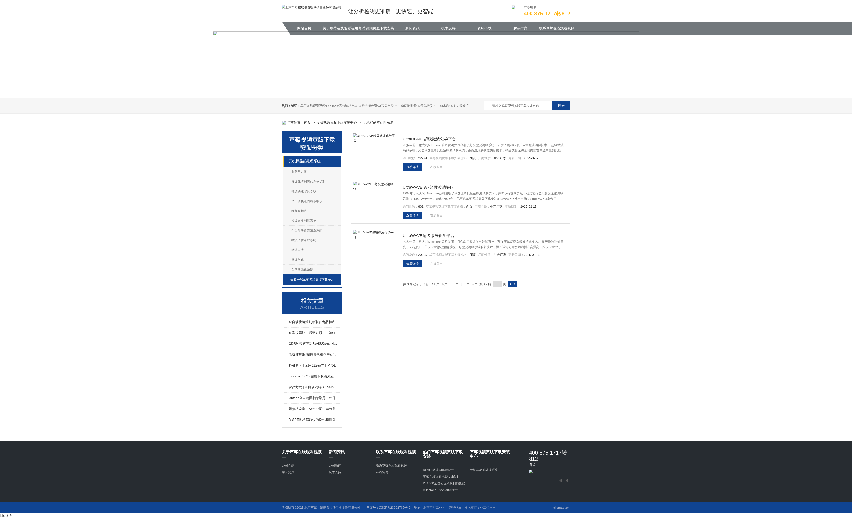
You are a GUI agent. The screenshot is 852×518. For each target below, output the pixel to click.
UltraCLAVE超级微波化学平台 (429, 139)
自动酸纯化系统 (302, 269)
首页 (307, 122)
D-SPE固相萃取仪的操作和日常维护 (314, 420)
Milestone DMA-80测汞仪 (440, 490)
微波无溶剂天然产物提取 (308, 181)
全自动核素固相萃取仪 (306, 201)
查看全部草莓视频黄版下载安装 (312, 279)
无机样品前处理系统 (378, 122)
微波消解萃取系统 (303, 240)
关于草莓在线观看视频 (340, 28)
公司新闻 (335, 465)
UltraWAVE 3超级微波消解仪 (428, 187)
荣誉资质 (288, 472)
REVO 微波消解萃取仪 (438, 470)
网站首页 (304, 28)
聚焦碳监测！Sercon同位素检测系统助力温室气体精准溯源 (314, 409)
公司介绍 (288, 465)
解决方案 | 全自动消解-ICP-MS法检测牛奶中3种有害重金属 (314, 387)
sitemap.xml (561, 507)
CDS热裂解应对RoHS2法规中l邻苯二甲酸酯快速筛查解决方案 (314, 343)
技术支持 (448, 28)
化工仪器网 (488, 507)
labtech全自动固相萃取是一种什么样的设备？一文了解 (314, 398)
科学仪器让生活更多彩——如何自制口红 (314, 333)
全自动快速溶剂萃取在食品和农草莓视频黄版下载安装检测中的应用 (314, 322)
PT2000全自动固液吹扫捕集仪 (444, 483)
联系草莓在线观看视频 (556, 28)
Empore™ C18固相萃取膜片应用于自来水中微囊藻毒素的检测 (314, 376)
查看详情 (412, 167)
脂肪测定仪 (299, 171)
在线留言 (436, 167)
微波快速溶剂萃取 (303, 191)
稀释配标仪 (299, 211)
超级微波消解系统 (303, 220)
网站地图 (6, 515)
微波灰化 (297, 259)
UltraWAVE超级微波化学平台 (428, 235)
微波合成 (297, 250)
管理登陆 (455, 507)
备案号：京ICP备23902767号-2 (388, 507)
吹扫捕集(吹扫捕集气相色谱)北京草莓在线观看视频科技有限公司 (314, 354)
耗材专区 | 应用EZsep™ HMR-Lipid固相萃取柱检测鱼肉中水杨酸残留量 (314, 365)
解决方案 (520, 28)
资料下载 (484, 28)
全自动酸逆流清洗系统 (306, 230)
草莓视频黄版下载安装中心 (376, 30)
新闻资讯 (412, 28)
